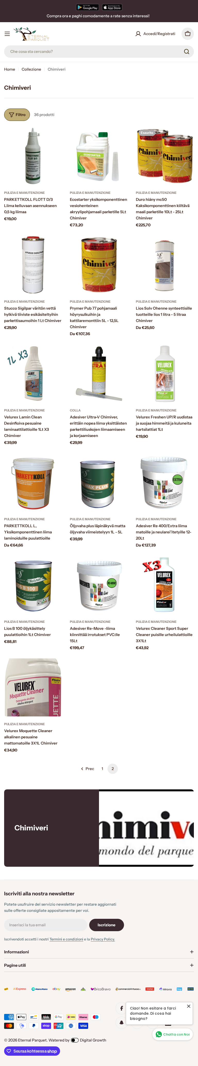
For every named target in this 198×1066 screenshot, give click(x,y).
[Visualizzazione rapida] (54, 138)
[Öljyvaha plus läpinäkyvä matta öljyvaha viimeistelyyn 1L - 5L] (99, 482)
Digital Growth (93, 1040)
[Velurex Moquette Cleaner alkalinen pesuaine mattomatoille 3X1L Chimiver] (33, 687)
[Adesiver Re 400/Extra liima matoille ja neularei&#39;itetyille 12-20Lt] (165, 482)
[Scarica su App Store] (112, 7)
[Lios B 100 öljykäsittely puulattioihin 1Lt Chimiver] (33, 585)
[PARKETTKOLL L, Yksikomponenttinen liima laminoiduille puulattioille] (33, 482)
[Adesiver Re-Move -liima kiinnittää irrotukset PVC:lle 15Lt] (99, 585)
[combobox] (99, 51)
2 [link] (113, 768)
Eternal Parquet (32, 1040)
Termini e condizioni (66, 939)
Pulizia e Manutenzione (24, 193)
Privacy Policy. (103, 939)
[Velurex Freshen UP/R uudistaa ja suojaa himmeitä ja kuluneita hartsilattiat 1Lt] (165, 374)
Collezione (31, 69)
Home (9, 69)
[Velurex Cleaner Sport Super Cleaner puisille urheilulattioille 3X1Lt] (165, 585)
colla (75, 410)
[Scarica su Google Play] (88, 7)
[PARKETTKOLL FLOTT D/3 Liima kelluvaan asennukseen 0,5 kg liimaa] (33, 156)
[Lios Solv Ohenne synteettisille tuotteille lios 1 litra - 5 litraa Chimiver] (165, 265)
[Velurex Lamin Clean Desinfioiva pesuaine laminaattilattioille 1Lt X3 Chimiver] (33, 374)
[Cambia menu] (7, 34)
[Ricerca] (187, 51)
